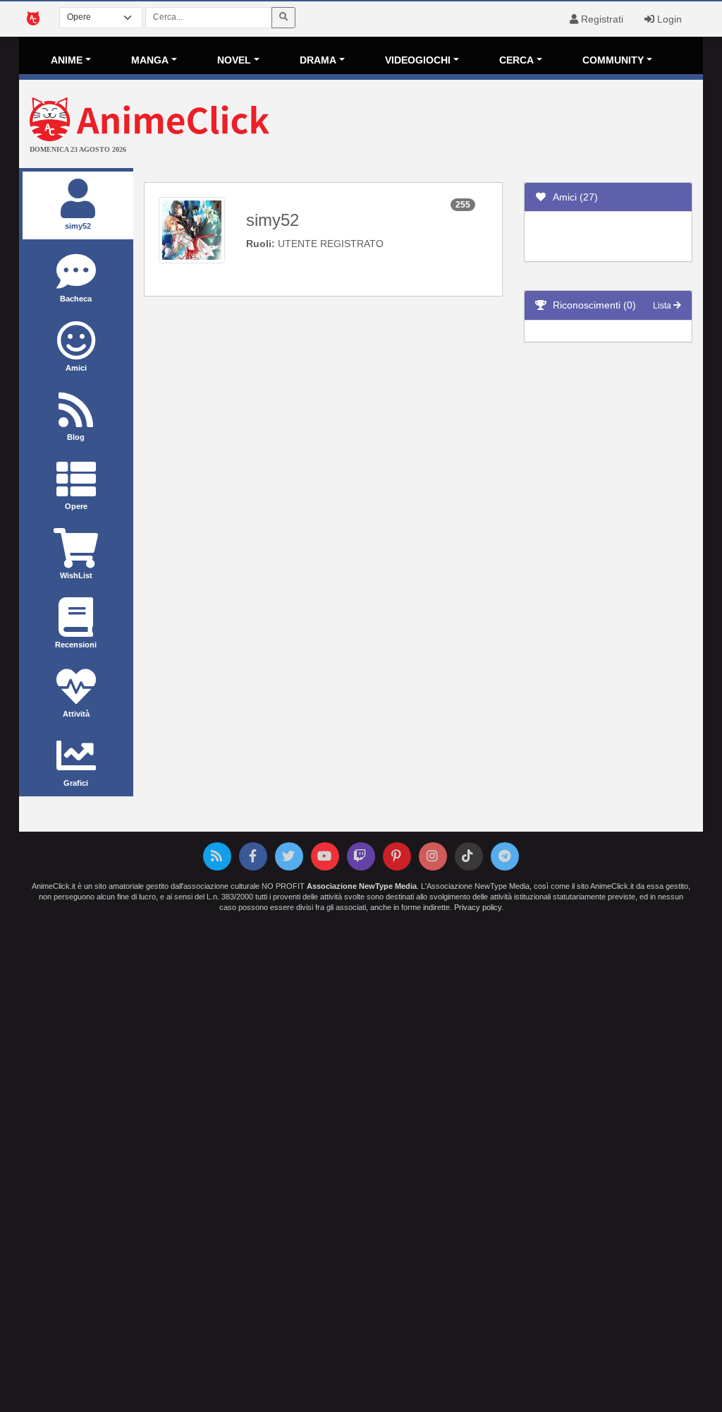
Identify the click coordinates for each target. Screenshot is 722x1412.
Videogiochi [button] (418, 60)
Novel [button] (234, 60)
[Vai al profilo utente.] (192, 229)
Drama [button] (318, 60)
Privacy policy (477, 907)
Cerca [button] (516, 60)
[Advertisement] (474, 125)
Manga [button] (150, 60)
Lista (663, 306)
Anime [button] (66, 60)
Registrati (600, 19)
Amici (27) (572, 197)
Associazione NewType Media (362, 886)
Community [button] (613, 60)
